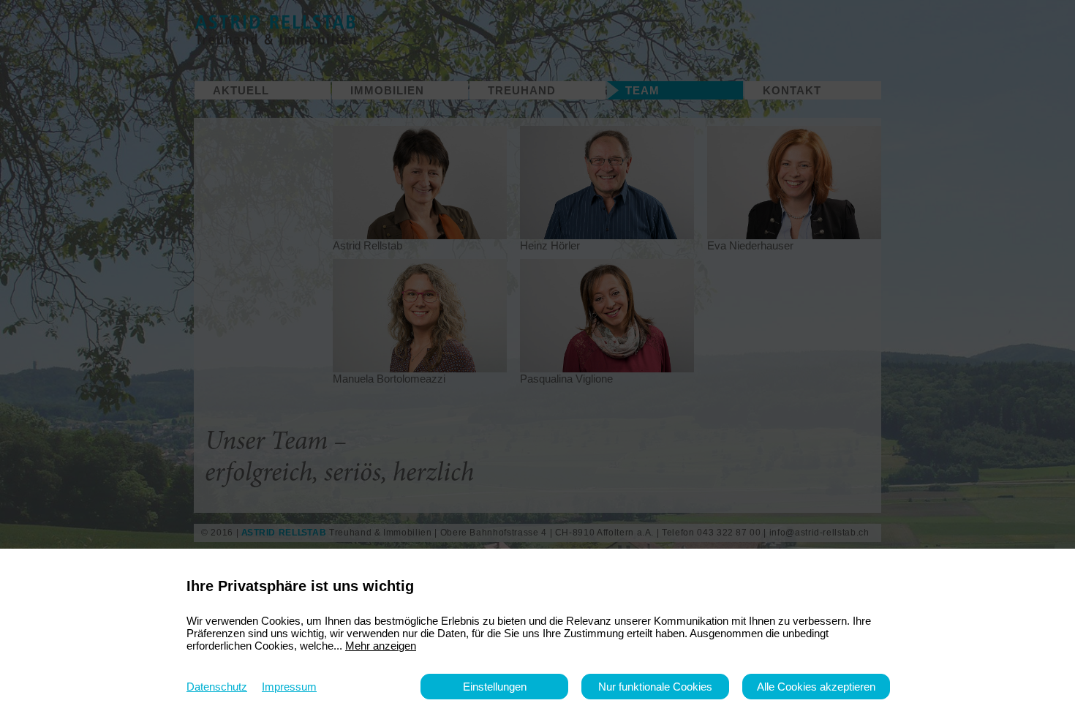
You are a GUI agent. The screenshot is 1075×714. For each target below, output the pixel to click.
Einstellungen (495, 686)
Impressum (289, 686)
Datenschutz (216, 686)
